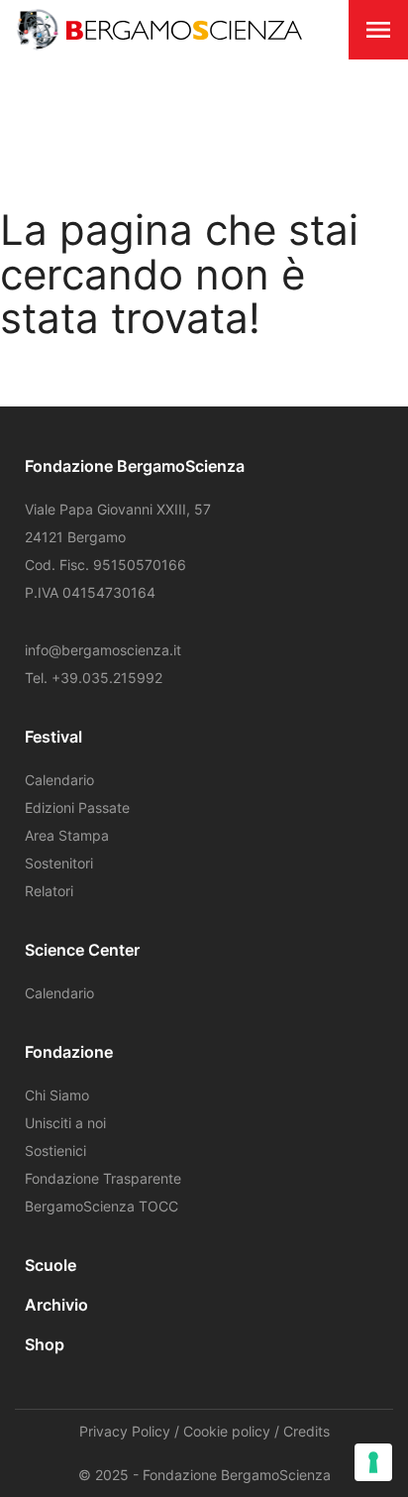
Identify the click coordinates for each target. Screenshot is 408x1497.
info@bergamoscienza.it (103, 649)
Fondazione (69, 1052)
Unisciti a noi (65, 1122)
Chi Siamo (57, 1095)
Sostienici (55, 1150)
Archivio (56, 1305)
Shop (44, 1344)
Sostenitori (59, 863)
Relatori (49, 890)
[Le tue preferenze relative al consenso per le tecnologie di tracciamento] (373, 1462)
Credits (306, 1431)
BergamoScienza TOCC (101, 1206)
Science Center (82, 950)
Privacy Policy (124, 1431)
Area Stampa (67, 835)
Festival (53, 737)
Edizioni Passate (77, 807)
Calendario (59, 779)
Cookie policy (226, 1431)
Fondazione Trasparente (103, 1178)
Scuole (50, 1265)
